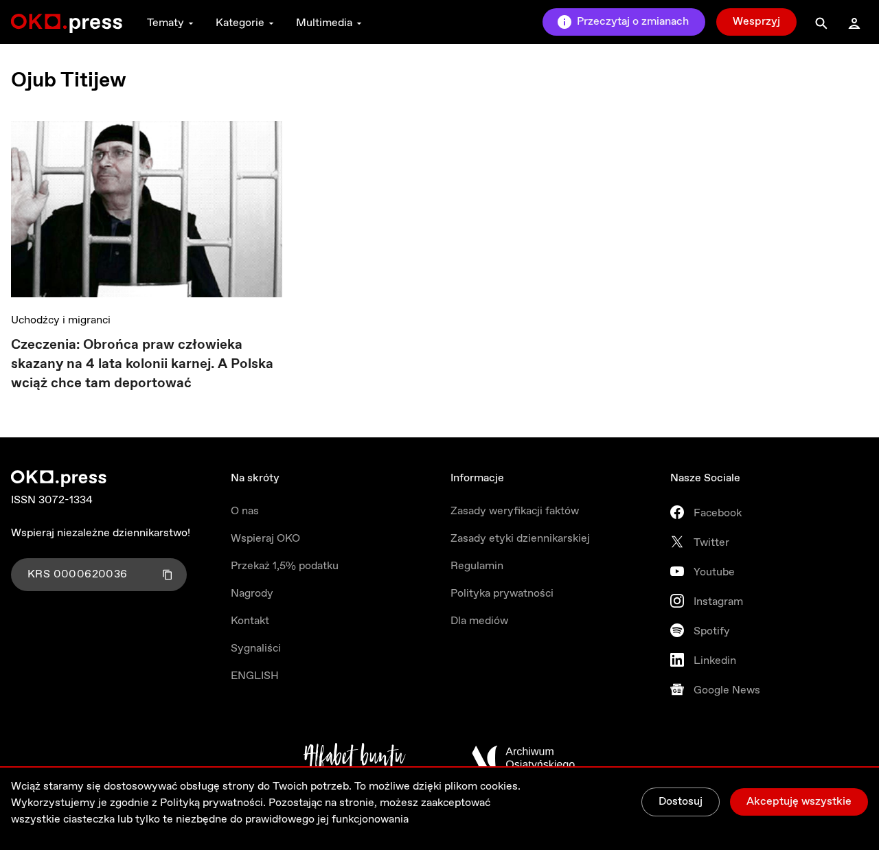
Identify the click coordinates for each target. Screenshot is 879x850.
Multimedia (324, 23)
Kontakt (250, 621)
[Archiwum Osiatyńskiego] (523, 758)
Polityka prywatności (501, 593)
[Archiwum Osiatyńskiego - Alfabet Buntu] (355, 758)
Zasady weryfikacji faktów (514, 511)
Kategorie (240, 23)
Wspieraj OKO (265, 538)
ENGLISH (255, 676)
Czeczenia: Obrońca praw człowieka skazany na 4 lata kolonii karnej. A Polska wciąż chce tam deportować (142, 364)
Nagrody (252, 593)
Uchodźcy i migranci (61, 320)
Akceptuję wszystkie (799, 801)
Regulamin (476, 566)
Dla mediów (479, 621)
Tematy (165, 23)
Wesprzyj (756, 21)
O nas (245, 511)
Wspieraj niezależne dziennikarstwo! (100, 533)
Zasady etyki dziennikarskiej (520, 538)
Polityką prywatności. (213, 803)
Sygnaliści (256, 648)
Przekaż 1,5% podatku (285, 566)
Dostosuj (681, 801)
